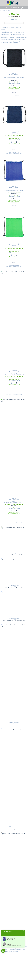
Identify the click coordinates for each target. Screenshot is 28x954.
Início (10, 16)
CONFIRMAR (14, 92)
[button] (2, 3)
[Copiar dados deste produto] (11, 85)
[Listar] (3, 46)
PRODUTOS (8, 7)
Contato (16, 7)
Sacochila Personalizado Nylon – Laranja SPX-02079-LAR (14, 554)
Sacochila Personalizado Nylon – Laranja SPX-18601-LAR (14, 724)
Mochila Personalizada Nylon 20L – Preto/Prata (14, 587)
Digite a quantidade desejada (14, 88)
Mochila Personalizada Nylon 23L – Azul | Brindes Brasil (14, 620)
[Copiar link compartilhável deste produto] (16, 85)
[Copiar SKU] (9, 74)
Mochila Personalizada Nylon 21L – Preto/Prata (14, 829)
